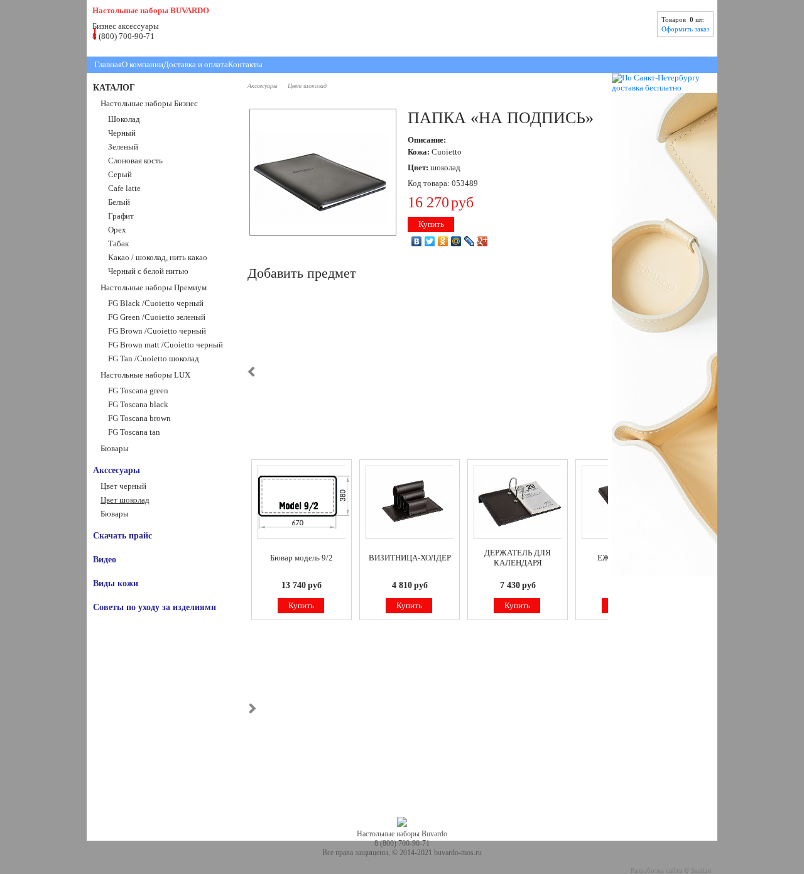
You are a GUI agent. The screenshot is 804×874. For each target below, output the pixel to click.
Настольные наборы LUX (145, 375)
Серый (120, 174)
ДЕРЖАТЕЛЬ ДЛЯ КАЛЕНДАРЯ (517, 557)
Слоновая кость (135, 160)
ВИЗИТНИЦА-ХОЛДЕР (410, 557)
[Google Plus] (482, 241)
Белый (119, 202)
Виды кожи (115, 583)
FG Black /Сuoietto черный (156, 303)
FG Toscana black (138, 404)
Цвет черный (123, 486)
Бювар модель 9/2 (301, 557)
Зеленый (123, 146)
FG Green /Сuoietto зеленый (156, 317)
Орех (117, 229)
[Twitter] (430, 241)
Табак (118, 243)
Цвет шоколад (124, 500)
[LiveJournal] (469, 241)
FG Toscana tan (134, 432)
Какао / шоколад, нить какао (157, 257)
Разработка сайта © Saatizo (671, 870)
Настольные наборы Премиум (153, 287)
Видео (104, 559)
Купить (431, 224)
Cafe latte (124, 188)
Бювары (114, 448)
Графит (121, 216)
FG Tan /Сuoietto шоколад (153, 358)
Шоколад (124, 119)
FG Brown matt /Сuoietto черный (165, 344)
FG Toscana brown (139, 418)
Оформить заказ (685, 29)
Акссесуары (116, 470)
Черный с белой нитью (148, 271)
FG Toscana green (138, 390)
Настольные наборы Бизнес (149, 103)
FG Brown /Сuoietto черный (157, 331)
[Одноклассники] (443, 241)
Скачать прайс (122, 535)
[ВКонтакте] (416, 241)
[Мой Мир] (456, 241)
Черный (122, 133)
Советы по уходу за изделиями (154, 607)
